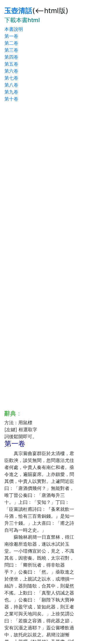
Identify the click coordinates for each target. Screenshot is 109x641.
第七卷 (11, 78)
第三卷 (11, 50)
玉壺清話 (18, 10)
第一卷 (11, 36)
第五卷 (11, 64)
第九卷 (11, 92)
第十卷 (11, 99)
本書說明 (13, 29)
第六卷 (11, 71)
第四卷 (11, 57)
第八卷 (11, 85)
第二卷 (11, 43)
